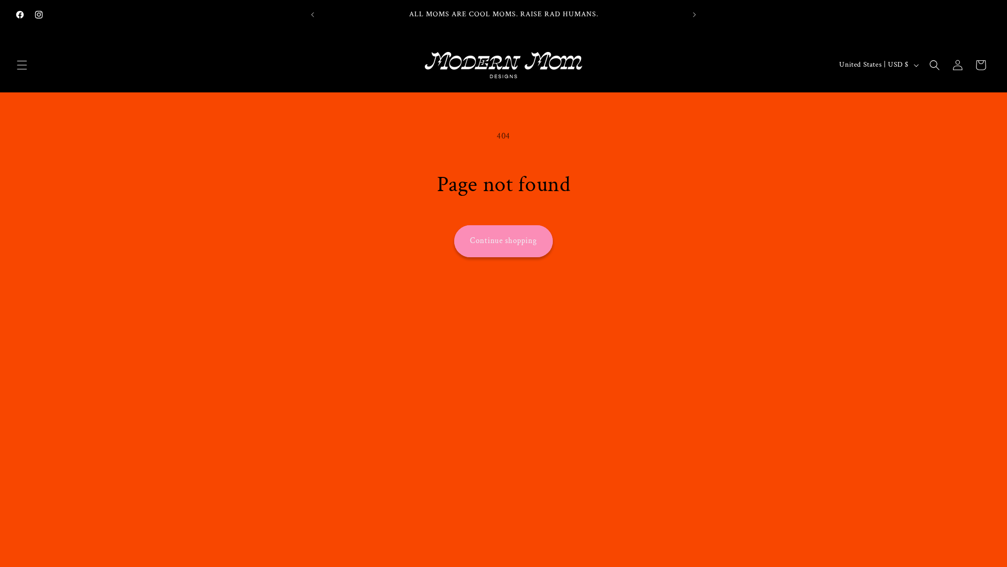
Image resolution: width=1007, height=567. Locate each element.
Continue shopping (503, 241)
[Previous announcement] (312, 15)
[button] (22, 65)
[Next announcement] (694, 15)
